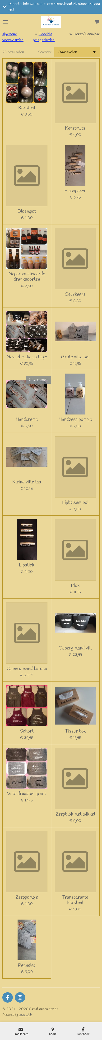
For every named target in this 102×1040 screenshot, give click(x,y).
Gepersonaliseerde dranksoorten (27, 276)
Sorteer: (45, 52)
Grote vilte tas (75, 357)
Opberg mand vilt (75, 648)
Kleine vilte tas (26, 482)
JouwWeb (25, 1015)
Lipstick (26, 565)
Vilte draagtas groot (26, 794)
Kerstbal (26, 108)
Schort (27, 731)
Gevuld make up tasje (27, 357)
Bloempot (27, 211)
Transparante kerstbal (75, 900)
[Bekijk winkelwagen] (97, 22)
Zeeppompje (26, 897)
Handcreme (27, 419)
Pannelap (27, 965)
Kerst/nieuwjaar (87, 34)
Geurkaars (75, 294)
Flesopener (75, 191)
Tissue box (75, 731)
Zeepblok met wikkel (75, 814)
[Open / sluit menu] (5, 22)
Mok (75, 585)
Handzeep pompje (75, 419)
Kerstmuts (75, 128)
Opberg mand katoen (27, 668)
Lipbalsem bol (75, 502)
